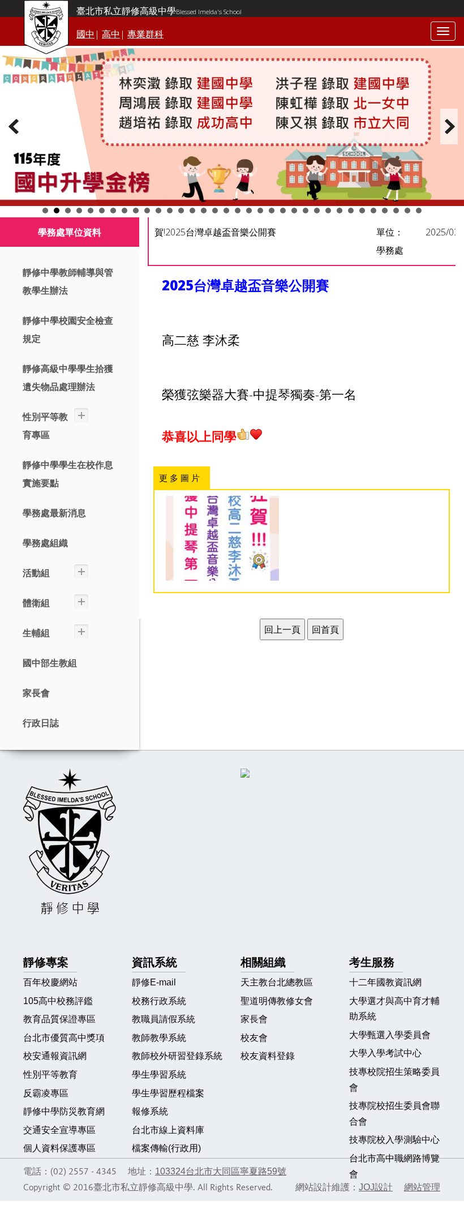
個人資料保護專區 (59, 1148)
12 (170, 210)
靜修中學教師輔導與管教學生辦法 (68, 281)
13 (181, 210)
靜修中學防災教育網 (64, 1111)
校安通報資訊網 (55, 1056)
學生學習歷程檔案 (168, 1093)
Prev (15, 126)
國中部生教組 (50, 663)
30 (373, 210)
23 (294, 210)
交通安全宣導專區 (59, 1130)
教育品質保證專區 (59, 1019)
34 (419, 210)
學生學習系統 (159, 1074)
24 (305, 210)
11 (158, 210)
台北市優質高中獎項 (64, 1038)
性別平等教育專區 (45, 426)
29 (362, 210)
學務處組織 (45, 543)
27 (339, 210)
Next (449, 126)
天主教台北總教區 (276, 982)
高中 (111, 34)
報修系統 (150, 1111)
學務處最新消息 (54, 513)
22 (283, 210)
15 (204, 210)
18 (237, 210)
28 (351, 210)
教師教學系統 (159, 1038)
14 (192, 210)
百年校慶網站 (50, 982)
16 (215, 210)
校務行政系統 (159, 1001)
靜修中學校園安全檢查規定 (68, 330)
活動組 (36, 573)
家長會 (36, 693)
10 (147, 210)
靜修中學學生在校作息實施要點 (68, 474)
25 (317, 210)
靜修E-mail (154, 982)
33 (407, 210)
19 (249, 210)
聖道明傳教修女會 (276, 1001)
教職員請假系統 (163, 1019)
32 (396, 210)
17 (226, 210)
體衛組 (36, 603)
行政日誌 (41, 723)
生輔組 (36, 633)
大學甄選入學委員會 (390, 1035)
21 (271, 210)
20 (260, 210)
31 (385, 210)
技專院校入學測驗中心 (394, 1139)
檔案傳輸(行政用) (166, 1148)
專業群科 (145, 34)
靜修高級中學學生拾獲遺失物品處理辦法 (68, 378)
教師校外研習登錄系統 (177, 1056)
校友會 (254, 1038)
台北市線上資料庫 (168, 1130)
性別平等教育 (50, 1074)
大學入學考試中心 (385, 1053)
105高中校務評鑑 (58, 1001)
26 (328, 210)
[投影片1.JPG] (222, 538)
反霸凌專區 (45, 1093)
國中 (85, 34)
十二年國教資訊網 (385, 982)
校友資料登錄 (267, 1056)
